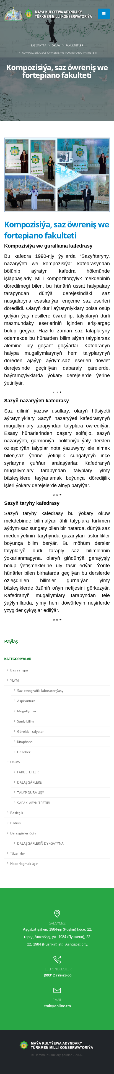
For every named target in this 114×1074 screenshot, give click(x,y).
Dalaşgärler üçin (23, 833)
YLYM (14, 680)
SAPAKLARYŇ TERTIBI (33, 802)
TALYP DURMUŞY (30, 792)
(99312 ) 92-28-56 (57, 975)
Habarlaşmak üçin (24, 863)
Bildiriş (15, 823)
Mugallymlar (27, 711)
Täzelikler (17, 853)
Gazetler (23, 752)
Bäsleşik (16, 812)
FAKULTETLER (74, 45)
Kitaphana (25, 741)
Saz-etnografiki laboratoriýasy (40, 690)
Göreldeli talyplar (30, 731)
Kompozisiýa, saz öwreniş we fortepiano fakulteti (56, 230)
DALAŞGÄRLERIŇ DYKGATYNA (40, 843)
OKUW (56, 45)
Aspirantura (26, 701)
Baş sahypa (38, 45)
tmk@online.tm (57, 1005)
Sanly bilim (25, 721)
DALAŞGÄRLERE (29, 782)
